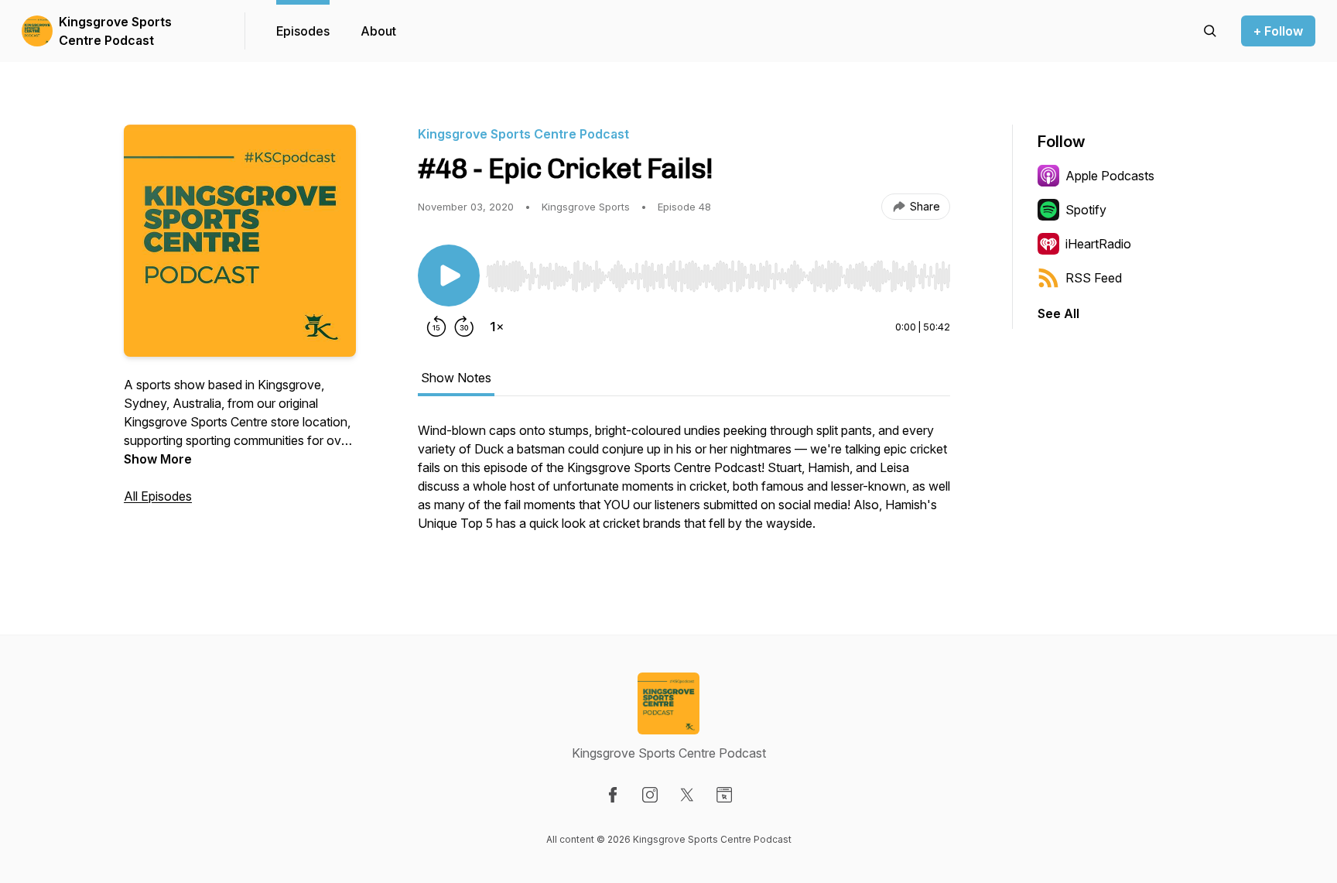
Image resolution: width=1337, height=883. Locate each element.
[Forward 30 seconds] (464, 326)
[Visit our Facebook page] (613, 795)
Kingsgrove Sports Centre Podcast (115, 31)
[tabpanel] (684, 484)
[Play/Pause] (449, 275)
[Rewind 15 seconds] (436, 326)
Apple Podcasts (1109, 175)
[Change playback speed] (496, 326)
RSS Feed (1093, 278)
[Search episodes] (1210, 31)
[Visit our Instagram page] (650, 795)
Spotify (1085, 209)
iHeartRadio (1098, 244)
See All (1058, 313)
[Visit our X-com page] (687, 795)
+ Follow (1278, 31)
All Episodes (158, 496)
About (378, 31)
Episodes (303, 31)
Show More (158, 459)
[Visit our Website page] (724, 795)
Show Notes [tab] (456, 377)
